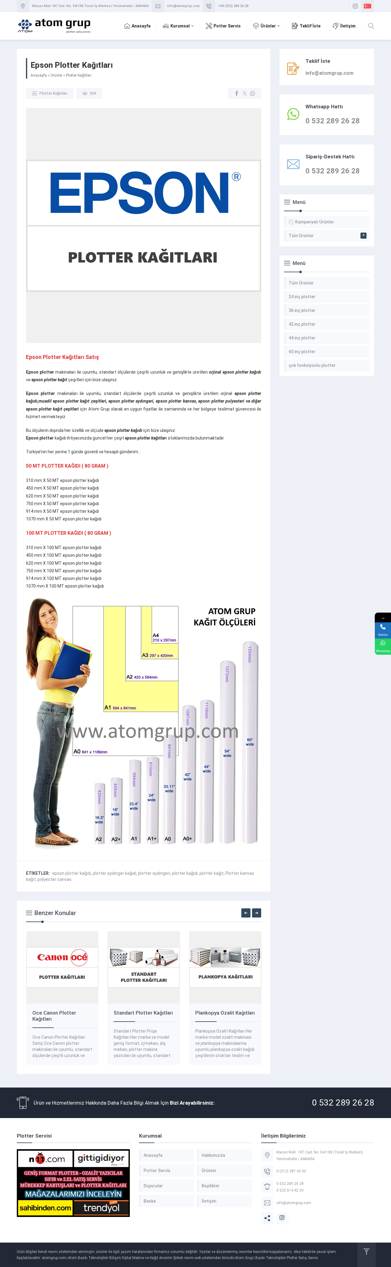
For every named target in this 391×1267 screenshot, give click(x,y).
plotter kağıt (211, 873)
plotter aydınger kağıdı (114, 873)
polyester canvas (54, 879)
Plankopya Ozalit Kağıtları (225, 1013)
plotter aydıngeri (154, 873)
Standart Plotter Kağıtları (143, 1013)
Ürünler (56, 75)
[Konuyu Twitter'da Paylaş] (244, 93)
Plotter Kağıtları (78, 75)
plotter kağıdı (185, 873)
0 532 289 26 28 (343, 1103)
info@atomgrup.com (183, 6)
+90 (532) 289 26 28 (233, 6)
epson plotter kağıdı (71, 873)
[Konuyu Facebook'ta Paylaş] (236, 93)
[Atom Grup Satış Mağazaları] (73, 1183)
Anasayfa (39, 75)
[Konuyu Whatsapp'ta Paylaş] (252, 93)
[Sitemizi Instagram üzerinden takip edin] (355, 6)
